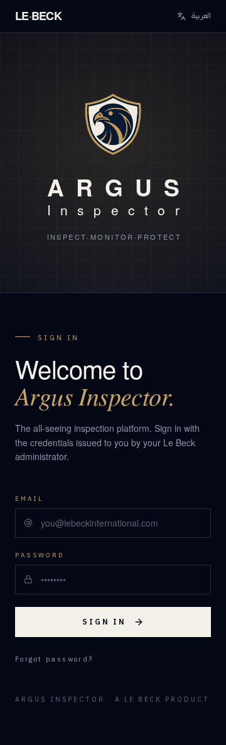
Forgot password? (54, 660)
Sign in (104, 622)
